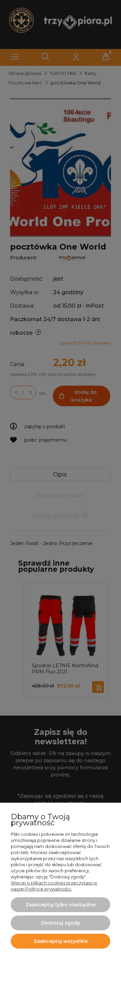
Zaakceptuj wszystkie (61, 941)
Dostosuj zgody (60, 923)
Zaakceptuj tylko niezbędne (60, 905)
